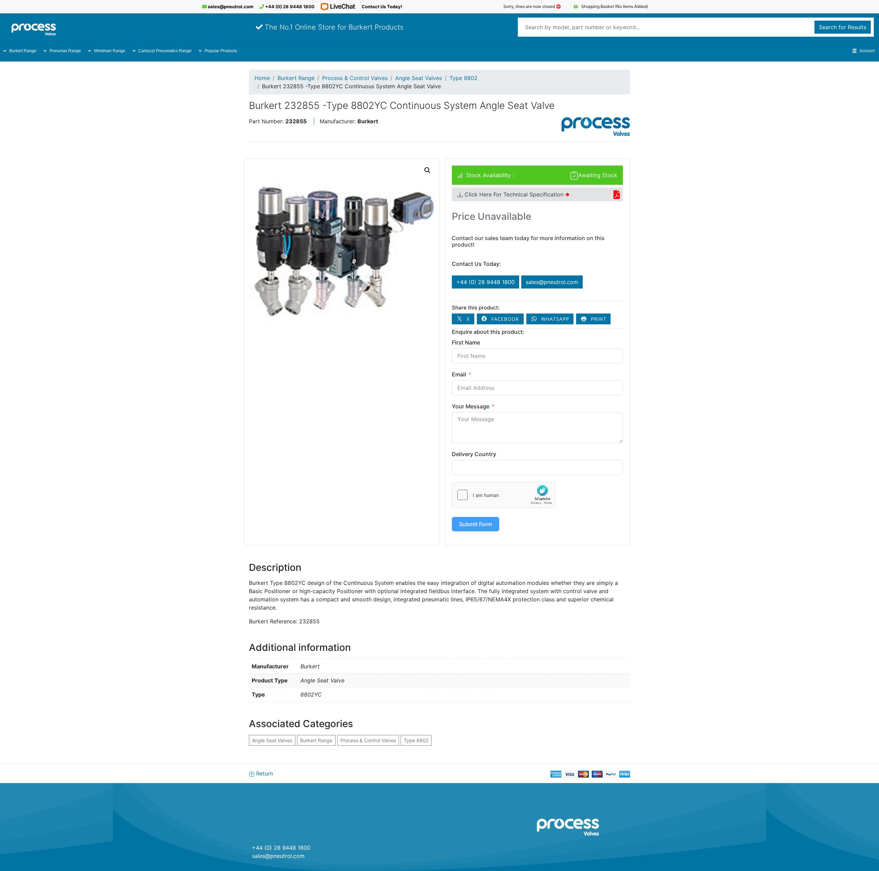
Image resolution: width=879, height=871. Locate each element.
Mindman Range (109, 50)
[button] (427, 170)
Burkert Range (22, 50)
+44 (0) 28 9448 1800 (289, 6)
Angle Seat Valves (418, 78)
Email (459, 374)
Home (262, 78)
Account (867, 50)
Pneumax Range (65, 50)
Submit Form (475, 524)
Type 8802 (463, 78)
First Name (466, 342)
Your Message (470, 406)
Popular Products (221, 50)
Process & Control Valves (355, 78)
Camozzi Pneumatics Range (165, 50)
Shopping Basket (614, 6)
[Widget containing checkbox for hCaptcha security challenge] (504, 495)
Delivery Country (474, 454)
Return (263, 773)
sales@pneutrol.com (230, 6)
